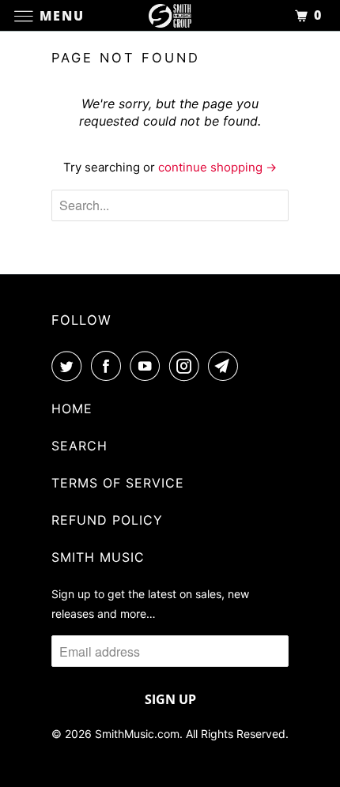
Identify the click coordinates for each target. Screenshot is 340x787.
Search (79, 446)
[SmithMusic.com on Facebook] (109, 366)
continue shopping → (217, 167)
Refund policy (107, 520)
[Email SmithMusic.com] (226, 366)
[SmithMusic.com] (170, 15)
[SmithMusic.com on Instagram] (187, 366)
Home (72, 408)
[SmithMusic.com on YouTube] (148, 366)
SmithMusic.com (137, 733)
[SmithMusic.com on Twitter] (69, 366)
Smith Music (98, 557)
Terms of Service (117, 483)
